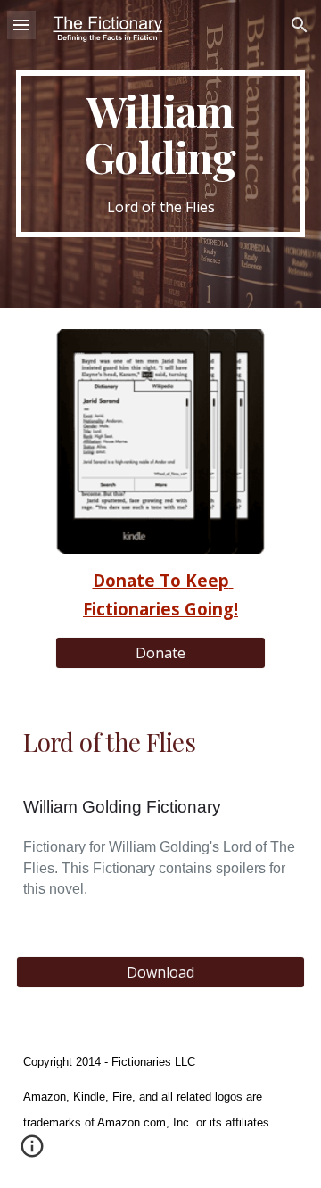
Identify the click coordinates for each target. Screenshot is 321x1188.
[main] (160, 153)
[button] (21, 24)
